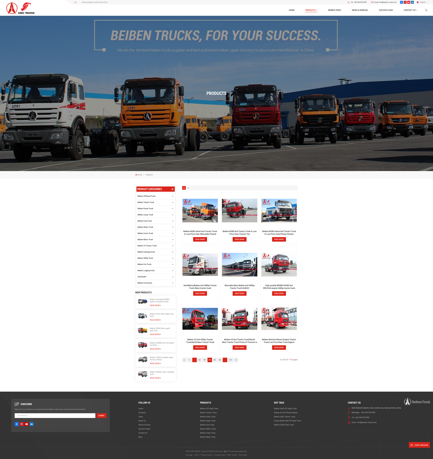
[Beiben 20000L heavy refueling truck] (142, 374)
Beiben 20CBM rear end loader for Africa (162, 344)
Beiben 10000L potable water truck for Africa (161, 358)
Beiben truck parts (145, 283)
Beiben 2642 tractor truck (284, 417)
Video (140, 417)
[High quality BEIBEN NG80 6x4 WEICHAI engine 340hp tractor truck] (279, 264)
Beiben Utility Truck (145, 258)
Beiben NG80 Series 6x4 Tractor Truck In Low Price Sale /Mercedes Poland (200, 232)
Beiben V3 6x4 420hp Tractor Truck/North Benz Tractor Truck (200, 340)
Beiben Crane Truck (145, 233)
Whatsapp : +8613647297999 (363, 412)
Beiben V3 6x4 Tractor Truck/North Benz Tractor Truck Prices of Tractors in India (239, 341)
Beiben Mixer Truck (145, 239)
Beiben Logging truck (146, 270)
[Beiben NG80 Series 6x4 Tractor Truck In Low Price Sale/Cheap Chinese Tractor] (279, 210)
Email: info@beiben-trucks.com (385, 2)
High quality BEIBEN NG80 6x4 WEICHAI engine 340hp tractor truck (279, 286)
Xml (196, 455)
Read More (155, 305)
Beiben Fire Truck (144, 264)
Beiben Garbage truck (146, 252)
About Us (142, 421)
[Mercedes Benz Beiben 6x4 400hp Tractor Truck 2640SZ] (239, 264)
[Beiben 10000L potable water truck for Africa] (142, 359)
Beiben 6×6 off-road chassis (286, 413)
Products (310, 10)
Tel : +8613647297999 (359, 2)
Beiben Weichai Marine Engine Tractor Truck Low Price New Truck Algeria (279, 340)
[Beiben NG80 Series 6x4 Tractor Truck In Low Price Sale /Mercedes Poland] (200, 210)
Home (292, 10)
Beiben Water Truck (145, 227)
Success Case (386, 10)
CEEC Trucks (232, 455)
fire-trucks (243, 455)
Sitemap (189, 455)
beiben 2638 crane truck (284, 425)
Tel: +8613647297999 (360, 417)
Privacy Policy (206, 455)
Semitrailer (142, 277)
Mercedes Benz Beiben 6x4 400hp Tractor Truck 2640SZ (240, 286)
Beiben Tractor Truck (146, 202)
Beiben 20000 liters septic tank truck (160, 329)
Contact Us (410, 10)
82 (200, 360)
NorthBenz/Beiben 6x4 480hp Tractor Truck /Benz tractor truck (200, 286)
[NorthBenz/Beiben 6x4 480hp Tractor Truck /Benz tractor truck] (200, 264)
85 (215, 360)
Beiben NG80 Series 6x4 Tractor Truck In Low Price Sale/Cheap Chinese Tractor (279, 232)
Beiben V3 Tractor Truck (147, 246)
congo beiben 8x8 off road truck (287, 421)
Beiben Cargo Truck (145, 215)
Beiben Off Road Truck (146, 196)
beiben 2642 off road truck (285, 408)
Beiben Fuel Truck (145, 221)
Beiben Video (334, 10)
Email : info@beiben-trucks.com (364, 422)
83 (205, 360)
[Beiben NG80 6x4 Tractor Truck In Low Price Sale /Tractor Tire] (239, 210)
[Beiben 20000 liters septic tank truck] (142, 330)
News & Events (144, 425)
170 (230, 360)
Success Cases (144, 429)
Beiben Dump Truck (145, 208)
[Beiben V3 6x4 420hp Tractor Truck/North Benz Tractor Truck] (200, 319)
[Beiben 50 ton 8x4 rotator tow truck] (142, 316)
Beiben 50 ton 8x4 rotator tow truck (162, 315)
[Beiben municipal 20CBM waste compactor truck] (142, 301)
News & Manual (360, 10)
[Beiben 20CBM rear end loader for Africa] (142, 345)
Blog (140, 437)
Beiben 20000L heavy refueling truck (162, 373)
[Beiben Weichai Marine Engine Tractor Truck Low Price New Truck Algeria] (279, 319)
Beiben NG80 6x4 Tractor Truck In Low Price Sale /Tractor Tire (240, 232)
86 (220, 360)
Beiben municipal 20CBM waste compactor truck (159, 300)
